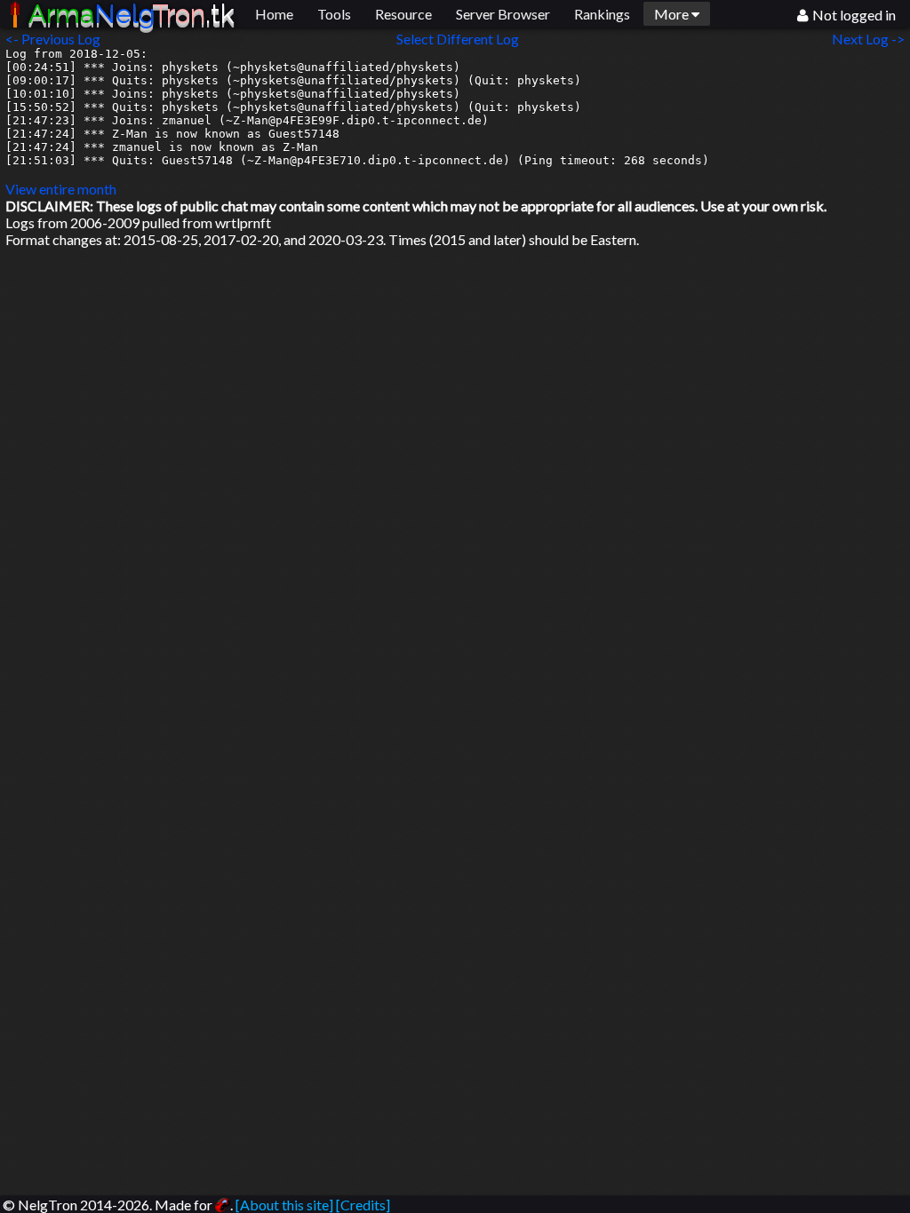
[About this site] (284, 1204)
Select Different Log (457, 38)
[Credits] (363, 1204)
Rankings (602, 13)
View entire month (60, 188)
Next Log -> (871, 38)
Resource (403, 13)
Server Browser (503, 13)
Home (274, 13)
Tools (334, 13)
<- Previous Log (52, 38)
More (672, 13)
